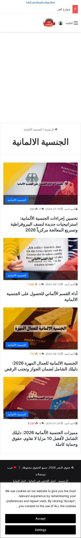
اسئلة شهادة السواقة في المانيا (40, 2)
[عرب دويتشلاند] (49, 22)
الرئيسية (49, 129)
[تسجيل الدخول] (61, 24)
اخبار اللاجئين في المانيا (42, 480)
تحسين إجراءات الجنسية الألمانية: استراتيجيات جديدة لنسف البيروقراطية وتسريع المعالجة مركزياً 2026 (44, 224)
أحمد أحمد (69, 209)
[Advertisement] (40, 76)
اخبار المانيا (19, 480)
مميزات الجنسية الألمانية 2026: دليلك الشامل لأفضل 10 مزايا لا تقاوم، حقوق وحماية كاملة (45, 438)
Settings (40, 530)
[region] (40, 510)
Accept (40, 518)
